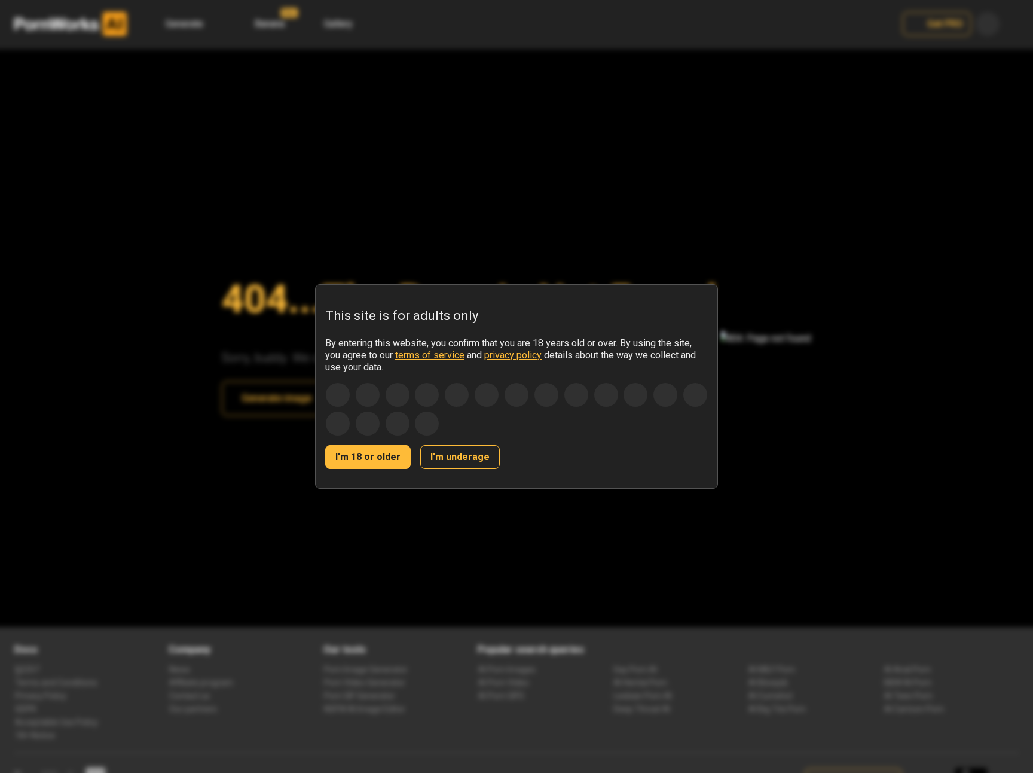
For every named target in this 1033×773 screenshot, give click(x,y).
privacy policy (513, 355)
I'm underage (460, 456)
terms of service (429, 355)
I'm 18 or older (368, 456)
